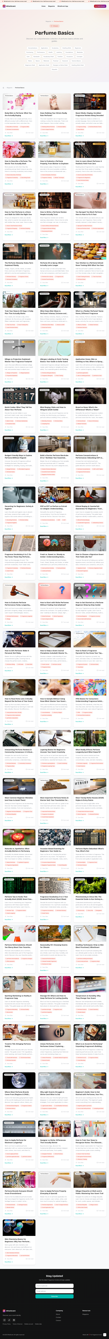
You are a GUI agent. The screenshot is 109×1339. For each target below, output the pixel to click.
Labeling (59, 52)
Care (28, 56)
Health (51, 52)
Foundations (69, 52)
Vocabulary (55, 48)
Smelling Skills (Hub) (78, 65)
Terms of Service (17, 1324)
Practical (55, 61)
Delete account (28, 1324)
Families (60, 56)
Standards (36, 56)
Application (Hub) (44, 65)
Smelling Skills (66, 48)
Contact (58, 1317)
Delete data (38, 1324)
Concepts (79, 56)
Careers (58, 1320)
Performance (41, 52)
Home (43, 6)
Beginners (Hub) (30, 65)
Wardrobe (80, 52)
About (58, 1314)
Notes (30, 61)
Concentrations (32, 48)
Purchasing (29, 52)
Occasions (70, 56)
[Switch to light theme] (104, 1334)
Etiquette (54, 69)
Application (44, 48)
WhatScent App (62, 6)
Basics (38, 61)
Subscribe (54, 1296)
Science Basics (76, 61)
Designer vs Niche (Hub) (60, 65)
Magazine (51, 6)
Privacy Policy (7, 1324)
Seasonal (65, 61)
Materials (46, 61)
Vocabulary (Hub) (48, 56)
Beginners (78, 48)
